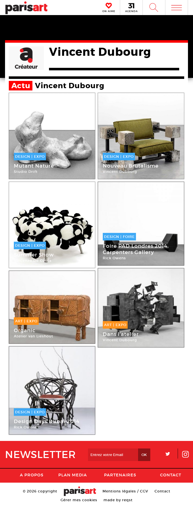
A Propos (31, 474)
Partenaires (120, 474)
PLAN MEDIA (72, 474)
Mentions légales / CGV (125, 491)
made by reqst (118, 500)
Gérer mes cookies (79, 500)
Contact (170, 474)
